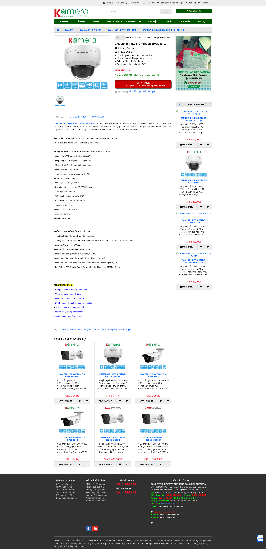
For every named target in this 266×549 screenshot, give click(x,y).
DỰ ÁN (169, 21)
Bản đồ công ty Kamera (66, 498)
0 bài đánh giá (135, 91)
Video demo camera (95, 498)
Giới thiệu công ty (64, 484)
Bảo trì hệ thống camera (97, 495)
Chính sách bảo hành (65, 492)
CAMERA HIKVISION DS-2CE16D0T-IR (194, 221)
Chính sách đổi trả (64, 486)
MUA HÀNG (143, 84)
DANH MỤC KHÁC (134, 21)
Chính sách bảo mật (65, 489)
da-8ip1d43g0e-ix (126, 329)
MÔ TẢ (59, 116)
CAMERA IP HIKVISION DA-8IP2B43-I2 (153, 375)
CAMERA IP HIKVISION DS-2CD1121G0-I (194, 181)
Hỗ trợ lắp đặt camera (96, 484)
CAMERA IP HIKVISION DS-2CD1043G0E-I (112, 438)
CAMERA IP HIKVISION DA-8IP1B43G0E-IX (72, 375)
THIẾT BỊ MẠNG (114, 21)
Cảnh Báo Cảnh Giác (95, 500)
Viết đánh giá (149, 91)
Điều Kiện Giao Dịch (65, 495)
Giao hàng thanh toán (96, 492)
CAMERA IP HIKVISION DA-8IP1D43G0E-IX (164, 29)
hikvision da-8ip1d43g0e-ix (105, 329)
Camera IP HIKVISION (91, 29)
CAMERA (64, 21)
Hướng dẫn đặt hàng (95, 489)
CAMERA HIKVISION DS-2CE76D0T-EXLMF (194, 261)
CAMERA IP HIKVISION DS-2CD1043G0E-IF (153, 438)
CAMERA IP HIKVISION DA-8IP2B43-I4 (72, 438)
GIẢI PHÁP (185, 21)
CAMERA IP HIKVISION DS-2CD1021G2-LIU (194, 119)
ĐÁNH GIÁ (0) (98, 116)
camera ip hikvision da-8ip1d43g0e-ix (75, 329)
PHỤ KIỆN (153, 21)
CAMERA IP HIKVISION (66, 123)
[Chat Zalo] (260, 538)
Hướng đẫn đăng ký (95, 486)
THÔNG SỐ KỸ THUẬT (77, 116)
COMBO (96, 21)
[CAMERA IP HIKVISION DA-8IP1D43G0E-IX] (82, 63)
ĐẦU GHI (81, 21)
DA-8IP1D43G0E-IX (86, 123)
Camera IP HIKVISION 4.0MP (122, 29)
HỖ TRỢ (201, 21)
